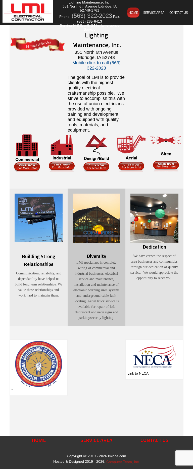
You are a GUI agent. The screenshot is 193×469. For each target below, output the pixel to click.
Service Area (153, 12)
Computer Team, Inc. (123, 462)
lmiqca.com (117, 456)
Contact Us (178, 12)
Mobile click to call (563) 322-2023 (96, 65)
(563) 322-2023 (92, 15)
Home (133, 12)
